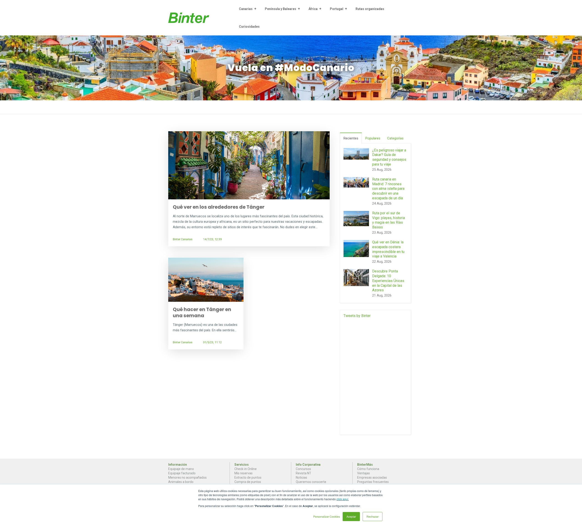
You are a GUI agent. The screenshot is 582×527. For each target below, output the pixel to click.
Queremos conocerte (311, 482)
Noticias (301, 477)
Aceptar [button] (351, 516)
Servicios (241, 464)
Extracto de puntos (247, 477)
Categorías (395, 138)
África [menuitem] (313, 9)
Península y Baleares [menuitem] (280, 9)
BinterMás (365, 464)
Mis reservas (243, 473)
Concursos (303, 469)
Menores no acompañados (187, 477)
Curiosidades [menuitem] (249, 26)
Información (177, 464)
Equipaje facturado (182, 473)
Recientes (351, 138)
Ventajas (363, 473)
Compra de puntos (247, 482)
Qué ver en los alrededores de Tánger (218, 207)
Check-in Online (245, 469)
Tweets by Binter (357, 316)
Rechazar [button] (372, 516)
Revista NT (303, 473)
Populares (372, 138)
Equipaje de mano (181, 469)
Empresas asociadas (372, 477)
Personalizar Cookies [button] (326, 516)
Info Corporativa (308, 464)
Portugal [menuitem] (336, 9)
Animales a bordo (180, 482)
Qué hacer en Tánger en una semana (202, 312)
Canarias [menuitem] (246, 9)
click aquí (342, 499)
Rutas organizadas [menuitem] (370, 9)
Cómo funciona (368, 469)
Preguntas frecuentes (373, 482)
